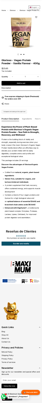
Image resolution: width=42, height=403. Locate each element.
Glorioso (13, 10)
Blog (3, 332)
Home (4, 10)
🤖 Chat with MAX (31, 392)
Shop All (5, 335)
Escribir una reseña (21, 244)
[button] (21, 88)
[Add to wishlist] (36, 17)
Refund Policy (7, 352)
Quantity (5, 77)
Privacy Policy (7, 359)
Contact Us (6, 342)
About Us (5, 338)
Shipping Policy (7, 355)
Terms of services (8, 362)
